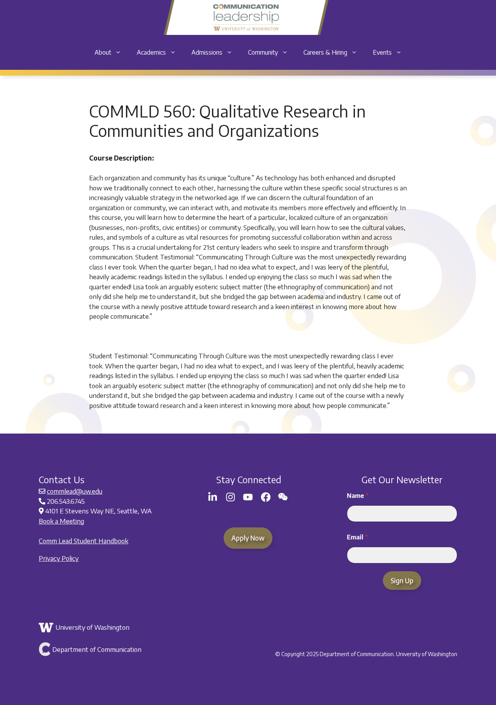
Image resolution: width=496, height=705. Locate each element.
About (103, 52)
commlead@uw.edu (74, 491)
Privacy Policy (59, 558)
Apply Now (248, 538)
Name (358, 495)
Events (382, 52)
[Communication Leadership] (246, 17)
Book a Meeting (61, 521)
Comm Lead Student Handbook (83, 540)
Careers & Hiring (325, 52)
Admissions (206, 52)
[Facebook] (266, 497)
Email (357, 537)
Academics (151, 52)
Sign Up (402, 580)
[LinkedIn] (213, 497)
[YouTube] (248, 497)
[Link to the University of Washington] (107, 627)
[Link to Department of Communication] (107, 649)
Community (263, 52)
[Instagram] (230, 497)
